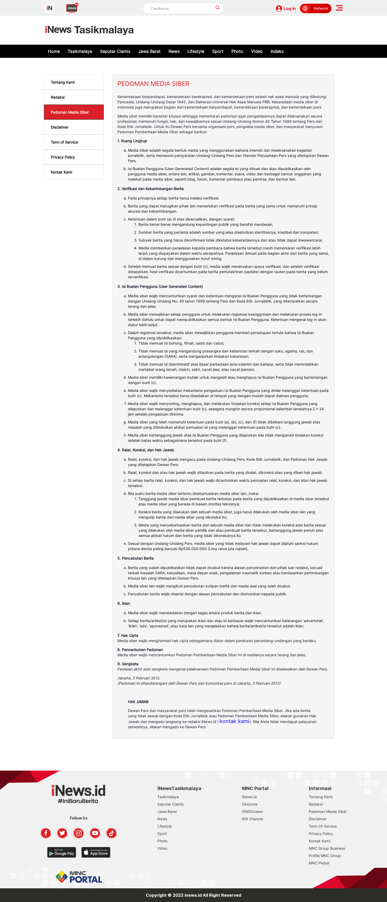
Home (54, 51)
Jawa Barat (149, 51)
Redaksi (57, 97)
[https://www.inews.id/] (89, 30)
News (174, 51)
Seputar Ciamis (115, 51)
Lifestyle (195, 51)
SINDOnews (252, 811)
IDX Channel (252, 819)
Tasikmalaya (80, 51)
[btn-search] (218, 7)
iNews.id (249, 797)
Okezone (249, 804)
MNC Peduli (319, 863)
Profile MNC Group (325, 855)
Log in (290, 8)
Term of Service (64, 142)
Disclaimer (59, 127)
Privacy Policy (63, 157)
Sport (218, 51)
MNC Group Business (327, 848)
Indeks (277, 51)
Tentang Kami (63, 82)
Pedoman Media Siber (70, 112)
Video (257, 51)
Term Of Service (323, 826)
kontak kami (235, 721)
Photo (237, 51)
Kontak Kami (61, 172)
